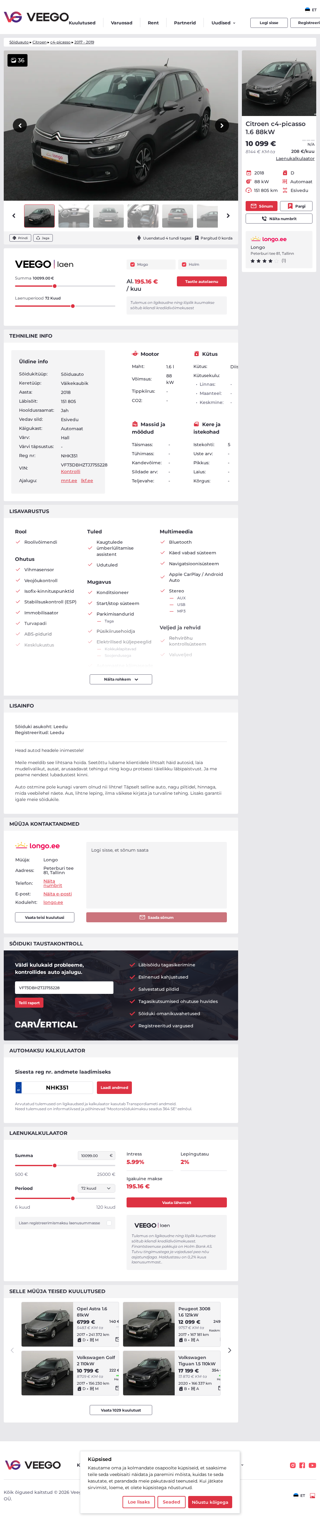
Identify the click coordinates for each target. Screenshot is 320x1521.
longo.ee (53, 902)
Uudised (221, 23)
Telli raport (29, 1002)
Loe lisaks (139, 1502)
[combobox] (311, 10)
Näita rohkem (118, 679)
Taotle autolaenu (201, 281)
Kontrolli (70, 471)
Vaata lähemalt (176, 1202)
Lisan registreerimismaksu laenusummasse (59, 1223)
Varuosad (121, 23)
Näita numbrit (283, 218)
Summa (24, 1155)
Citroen (39, 42)
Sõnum (266, 206)
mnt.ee (69, 480)
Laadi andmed (114, 1087)
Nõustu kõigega (210, 1502)
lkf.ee (87, 480)
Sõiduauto (19, 42)
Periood (24, 1188)
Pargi (300, 206)
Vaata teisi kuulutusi (44, 917)
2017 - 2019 (84, 42)
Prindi (23, 238)
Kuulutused (82, 23)
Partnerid (185, 23)
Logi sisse (269, 22)
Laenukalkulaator (295, 158)
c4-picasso (60, 42)
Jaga (45, 238)
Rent (153, 23)
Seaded (171, 1502)
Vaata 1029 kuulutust (121, 1410)
